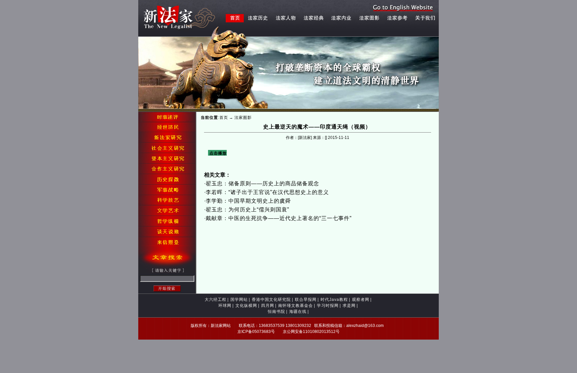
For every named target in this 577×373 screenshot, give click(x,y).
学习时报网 (328, 305)
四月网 (267, 305)
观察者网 (360, 299)
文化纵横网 (246, 305)
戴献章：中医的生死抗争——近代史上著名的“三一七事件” (279, 218)
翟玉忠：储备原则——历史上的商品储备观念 (262, 183)
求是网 (349, 305)
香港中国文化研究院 (271, 299)
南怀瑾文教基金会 (295, 305)
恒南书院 (276, 311)
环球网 (224, 305)
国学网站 (239, 299)
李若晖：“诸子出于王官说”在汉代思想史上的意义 (267, 192)
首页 (223, 117)
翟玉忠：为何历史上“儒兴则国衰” (247, 209)
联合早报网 (306, 299)
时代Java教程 (334, 299)
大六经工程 (215, 299)
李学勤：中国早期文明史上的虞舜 (248, 201)
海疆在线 (298, 311)
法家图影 (243, 117)
